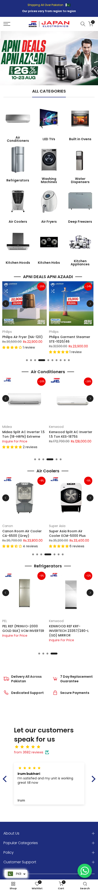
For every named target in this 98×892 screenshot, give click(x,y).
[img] (51, 747)
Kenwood (56, 426)
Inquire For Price (14, 441)
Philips (7, 331)
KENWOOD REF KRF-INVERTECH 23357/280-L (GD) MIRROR (69, 630)
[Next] (90, 303)
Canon (7, 526)
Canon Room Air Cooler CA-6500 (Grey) (22, 533)
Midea (7, 426)
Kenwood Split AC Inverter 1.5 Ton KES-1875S (70, 434)
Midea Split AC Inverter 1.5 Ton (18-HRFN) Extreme (23, 434)
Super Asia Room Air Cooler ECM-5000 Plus (67, 533)
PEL (4, 621)
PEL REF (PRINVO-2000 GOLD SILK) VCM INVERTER (23, 628)
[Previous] (5, 303)
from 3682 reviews (28, 752)
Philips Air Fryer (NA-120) (22, 337)
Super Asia (57, 526)
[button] (12, 347)
